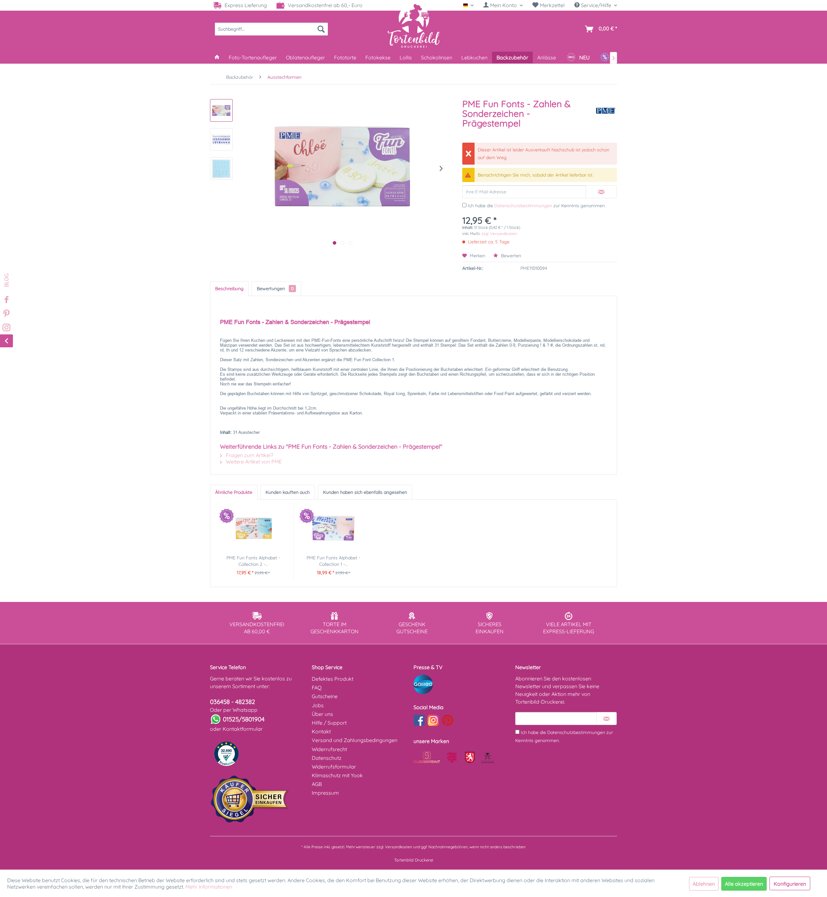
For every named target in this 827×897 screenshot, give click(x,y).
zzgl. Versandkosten (499, 233)
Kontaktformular (243, 729)
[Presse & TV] (463, 684)
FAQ (316, 687)
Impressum (325, 793)
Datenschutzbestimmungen (523, 206)
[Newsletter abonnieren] (606, 718)
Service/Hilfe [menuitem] (596, 5)
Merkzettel (552, 5)
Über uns (322, 714)
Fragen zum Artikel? (249, 455)
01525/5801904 (244, 719)
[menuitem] (503, 5)
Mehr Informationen (208, 886)
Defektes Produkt (332, 679)
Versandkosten (398, 846)
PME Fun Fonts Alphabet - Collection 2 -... (253, 561)
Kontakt (321, 731)
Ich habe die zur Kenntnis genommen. (537, 206)
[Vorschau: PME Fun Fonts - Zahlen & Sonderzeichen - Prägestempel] (221, 110)
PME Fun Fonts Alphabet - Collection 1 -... (333, 561)
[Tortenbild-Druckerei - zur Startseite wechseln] (413, 25)
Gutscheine (325, 696)
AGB (317, 784)
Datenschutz (326, 758)
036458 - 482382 (232, 702)
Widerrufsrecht (329, 749)
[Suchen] (321, 29)
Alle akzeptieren (744, 884)
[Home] (217, 57)
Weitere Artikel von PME (253, 461)
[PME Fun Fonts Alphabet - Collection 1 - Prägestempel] (334, 528)
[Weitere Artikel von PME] (605, 110)
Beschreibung (229, 288)
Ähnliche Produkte (233, 492)
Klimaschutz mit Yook (337, 775)
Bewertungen (275, 288)
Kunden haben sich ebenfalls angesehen (365, 492)
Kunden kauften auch (288, 492)
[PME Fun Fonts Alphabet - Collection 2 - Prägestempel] (253, 528)
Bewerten (510, 256)
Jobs (318, 705)
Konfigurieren (790, 884)
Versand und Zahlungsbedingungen (354, 740)
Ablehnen (704, 884)
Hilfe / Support (329, 722)
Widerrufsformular (334, 766)
